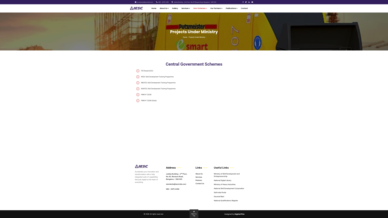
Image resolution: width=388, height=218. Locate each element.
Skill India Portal (220, 192)
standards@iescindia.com (145, 2)
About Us (199, 174)
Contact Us (200, 183)
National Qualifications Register (226, 201)
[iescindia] (136, 8)
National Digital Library (222, 180)
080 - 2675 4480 (163, 2)
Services (199, 177)
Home (185, 37)
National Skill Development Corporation (229, 188)
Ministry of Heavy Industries (225, 184)
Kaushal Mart (219, 196)
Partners (199, 180)
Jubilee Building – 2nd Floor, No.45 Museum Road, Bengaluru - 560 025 (195, 2)
